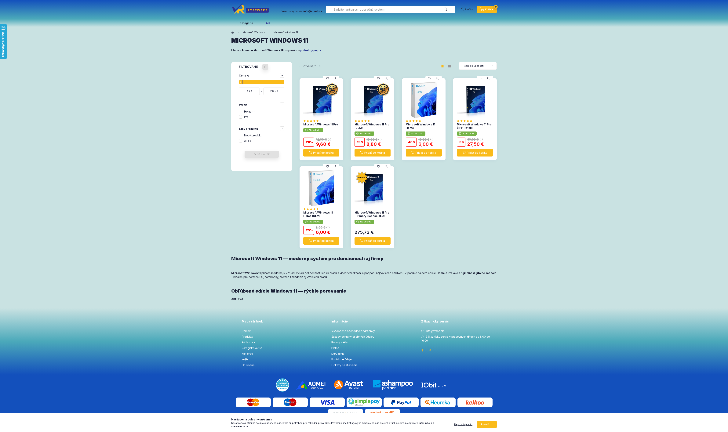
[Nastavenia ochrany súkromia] (430, 350)
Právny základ (340, 342)
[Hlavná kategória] (232, 32)
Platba (335, 348)
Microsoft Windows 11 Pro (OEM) (372, 126)
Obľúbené (248, 365)
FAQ (267, 23)
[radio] (449, 66)
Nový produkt (252, 135)
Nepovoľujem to (463, 424)
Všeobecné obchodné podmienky (353, 331)
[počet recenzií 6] (363, 121)
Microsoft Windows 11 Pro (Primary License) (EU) (372, 214)
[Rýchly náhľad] (335, 78)
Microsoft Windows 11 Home (420, 126)
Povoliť (485, 424)
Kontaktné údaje (341, 359)
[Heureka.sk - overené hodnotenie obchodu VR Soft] (282, 384)
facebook (422, 350)
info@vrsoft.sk (435, 331)
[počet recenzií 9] (466, 121)
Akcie (247, 140)
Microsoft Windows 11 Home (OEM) (318, 214)
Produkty (247, 336)
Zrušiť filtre (260, 154)
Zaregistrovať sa (252, 348)
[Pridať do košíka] (321, 153)
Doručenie (337, 353)
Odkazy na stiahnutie (344, 365)
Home (249, 111)
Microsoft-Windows (254, 32)
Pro (248, 116)
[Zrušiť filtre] (265, 67)
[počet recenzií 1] (312, 209)
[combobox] (390, 9)
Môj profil (247, 353)
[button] (244, 23)
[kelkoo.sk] (474, 402)
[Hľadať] (445, 9)
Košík (245, 359)
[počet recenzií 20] (312, 121)
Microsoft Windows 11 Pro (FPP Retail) (474, 126)
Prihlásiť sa (248, 342)
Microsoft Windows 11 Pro (320, 124)
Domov (246, 331)
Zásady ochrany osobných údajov (352, 336)
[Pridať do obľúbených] (327, 78)
